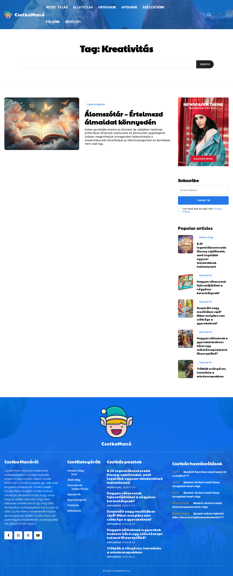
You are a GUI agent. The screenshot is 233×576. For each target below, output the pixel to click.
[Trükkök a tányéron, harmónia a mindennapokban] (185, 369)
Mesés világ (206, 237)
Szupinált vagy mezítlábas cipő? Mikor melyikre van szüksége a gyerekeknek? (211, 315)
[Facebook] (8, 535)
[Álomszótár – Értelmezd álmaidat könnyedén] (41, 123)
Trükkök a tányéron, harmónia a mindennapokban (211, 372)
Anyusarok (205, 275)
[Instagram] (18, 535)
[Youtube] (38, 535)
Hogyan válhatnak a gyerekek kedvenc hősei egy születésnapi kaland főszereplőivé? (135, 533)
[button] (209, 14)
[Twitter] (28, 535)
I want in (203, 200)
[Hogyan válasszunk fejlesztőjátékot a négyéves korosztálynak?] (185, 282)
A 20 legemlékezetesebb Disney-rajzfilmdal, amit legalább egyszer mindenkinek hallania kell (211, 255)
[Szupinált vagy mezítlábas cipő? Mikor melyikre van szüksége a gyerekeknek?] (185, 308)
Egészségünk (96, 104)
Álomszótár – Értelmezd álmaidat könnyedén (124, 117)
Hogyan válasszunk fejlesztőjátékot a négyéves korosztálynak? (131, 497)
